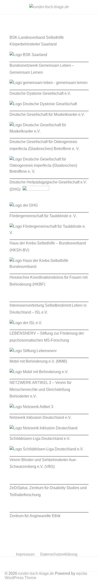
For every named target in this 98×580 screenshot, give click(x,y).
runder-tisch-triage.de (36, 573)
